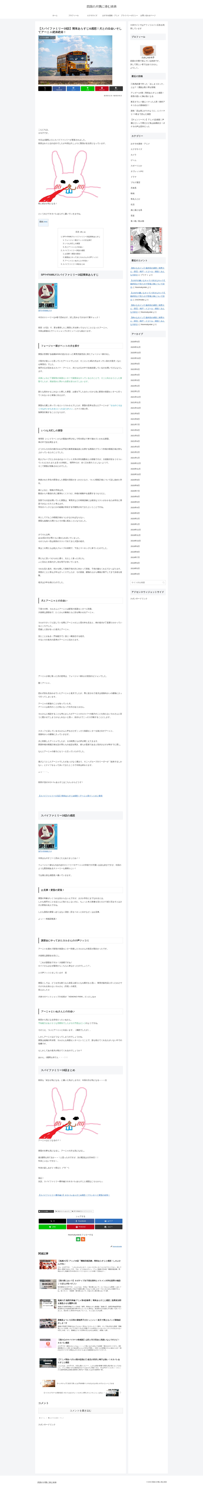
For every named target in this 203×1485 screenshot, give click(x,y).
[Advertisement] (80, 113)
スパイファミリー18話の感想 (74, 250)
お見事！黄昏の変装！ (73, 254)
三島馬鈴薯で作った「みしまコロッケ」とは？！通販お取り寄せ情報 (148, 85)
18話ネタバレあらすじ (63, 1211)
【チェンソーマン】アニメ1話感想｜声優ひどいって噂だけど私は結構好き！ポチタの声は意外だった (148, 123)
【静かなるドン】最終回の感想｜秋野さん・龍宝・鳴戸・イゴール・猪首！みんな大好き (147, 271)
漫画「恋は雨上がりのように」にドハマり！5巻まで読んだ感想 (148, 112)
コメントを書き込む (80, 1410)
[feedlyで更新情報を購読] (78, 1239)
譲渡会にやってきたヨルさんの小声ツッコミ (82, 257)
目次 (77, 232)
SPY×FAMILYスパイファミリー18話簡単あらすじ (81, 237)
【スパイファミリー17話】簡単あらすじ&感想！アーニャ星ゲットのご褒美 (70, 796)
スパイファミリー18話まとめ (74, 264)
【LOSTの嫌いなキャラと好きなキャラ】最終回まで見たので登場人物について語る (148, 283)
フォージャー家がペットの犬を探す (78, 240)
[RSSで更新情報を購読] (83, 1239)
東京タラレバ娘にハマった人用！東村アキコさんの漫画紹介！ (148, 103)
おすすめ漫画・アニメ (47, 1211)
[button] (116, 88)
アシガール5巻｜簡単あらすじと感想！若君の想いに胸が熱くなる (147, 94)
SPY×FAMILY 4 (44, 310)
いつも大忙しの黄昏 (72, 243)
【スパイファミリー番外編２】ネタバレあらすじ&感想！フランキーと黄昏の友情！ (74, 1195)
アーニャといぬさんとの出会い (76, 261)
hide (45, 222)
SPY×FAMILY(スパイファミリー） (83, 1211)
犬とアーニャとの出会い (74, 247)
